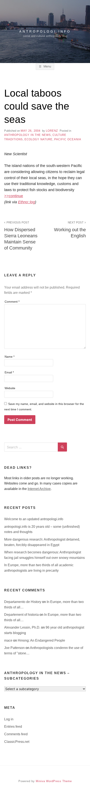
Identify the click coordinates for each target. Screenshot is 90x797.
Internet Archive (39, 489)
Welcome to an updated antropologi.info (33, 519)
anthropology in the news (27, 135)
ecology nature (38, 139)
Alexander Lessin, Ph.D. (22, 627)
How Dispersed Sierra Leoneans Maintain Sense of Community (20, 236)
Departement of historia (22, 614)
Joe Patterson (15, 648)
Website (10, 388)
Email (9, 372)
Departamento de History (23, 602)
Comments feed (16, 734)
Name (9, 356)
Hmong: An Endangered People (41, 640)
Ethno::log (26, 202)
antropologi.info (45, 31)
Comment (12, 301)
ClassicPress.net (16, 741)
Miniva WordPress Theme (54, 781)
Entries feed (13, 726)
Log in (8, 719)
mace (8, 640)
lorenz (52, 130)
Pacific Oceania (67, 139)
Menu (47, 66)
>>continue (13, 196)
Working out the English (70, 229)
